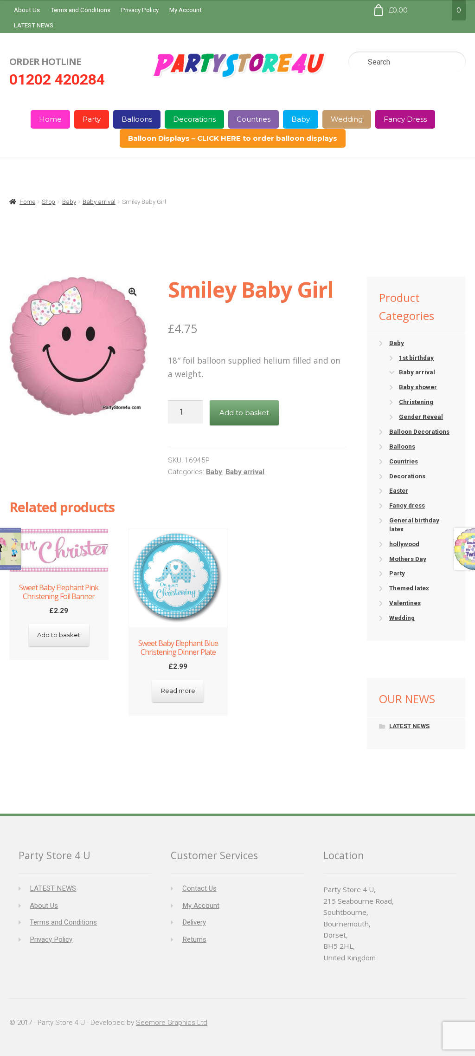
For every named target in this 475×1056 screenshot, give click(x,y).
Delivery (194, 922)
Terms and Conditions (80, 10)
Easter (398, 490)
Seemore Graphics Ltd (171, 1022)
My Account (185, 10)
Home (50, 119)
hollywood (404, 544)
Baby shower (418, 387)
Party (92, 119)
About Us (27, 10)
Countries (253, 119)
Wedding (347, 119)
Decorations (194, 119)
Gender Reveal (421, 416)
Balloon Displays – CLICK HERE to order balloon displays (232, 138)
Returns (194, 939)
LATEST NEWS (33, 25)
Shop (48, 201)
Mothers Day (407, 558)
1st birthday (416, 357)
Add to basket (244, 412)
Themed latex (409, 588)
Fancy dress (407, 505)
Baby (300, 119)
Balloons (137, 119)
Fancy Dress (405, 119)
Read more (178, 690)
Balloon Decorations (419, 431)
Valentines (405, 603)
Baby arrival (99, 201)
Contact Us (199, 888)
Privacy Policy (140, 10)
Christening (416, 401)
